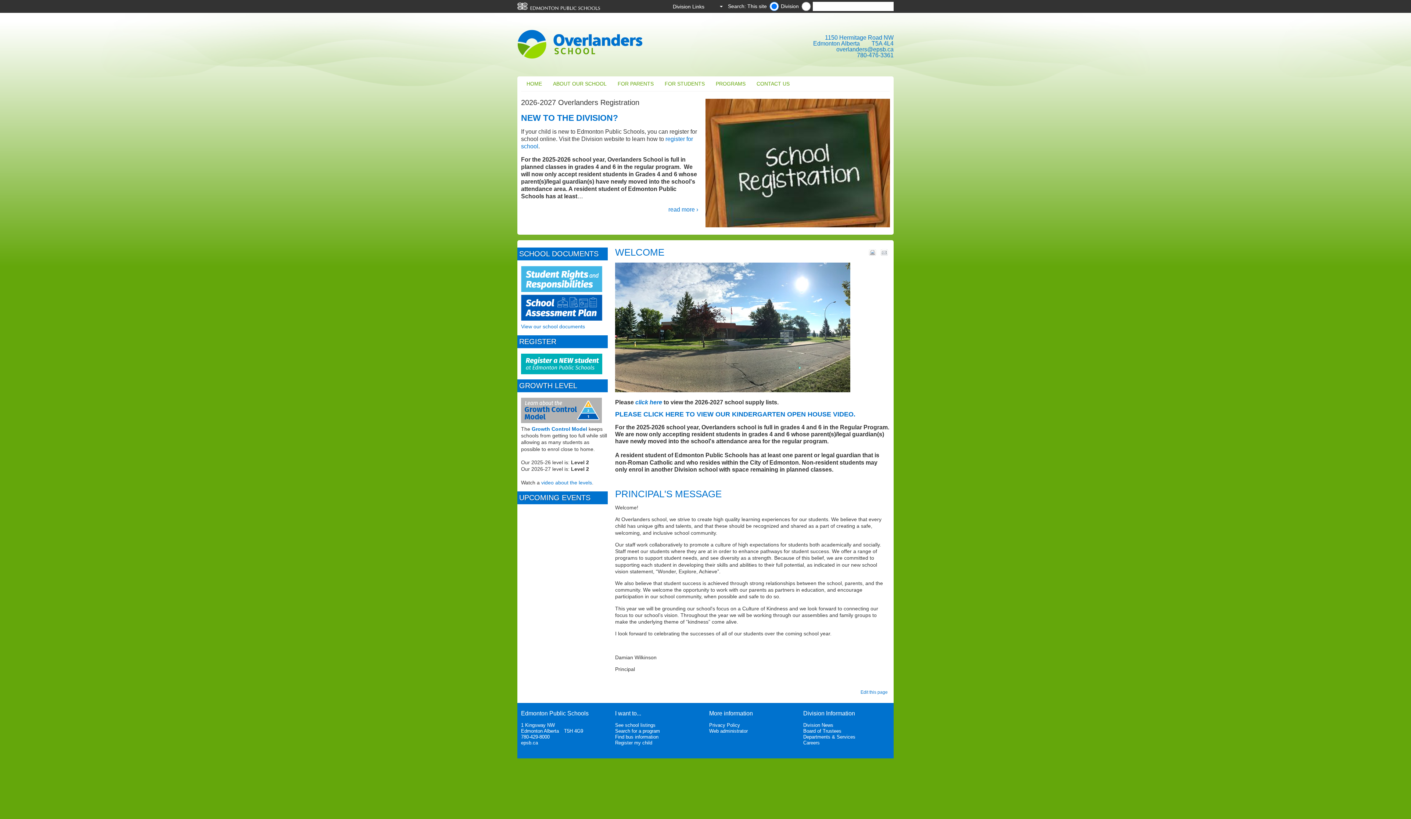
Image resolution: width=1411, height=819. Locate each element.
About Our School (580, 84)
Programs (731, 84)
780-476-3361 (875, 55)
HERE (674, 414)
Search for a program (637, 731)
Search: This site (747, 6)
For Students (685, 84)
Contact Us (773, 84)
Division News (818, 725)
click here (648, 402)
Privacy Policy (724, 725)
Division (790, 6)
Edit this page (875, 692)
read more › (683, 209)
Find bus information (636, 737)
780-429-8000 (535, 737)
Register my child (633, 743)
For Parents (636, 84)
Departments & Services (829, 737)
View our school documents (553, 326)
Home (534, 84)
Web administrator (728, 731)
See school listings (635, 725)
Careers (811, 743)
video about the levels (566, 483)
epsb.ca (529, 743)
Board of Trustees (822, 731)
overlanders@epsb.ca (865, 49)
